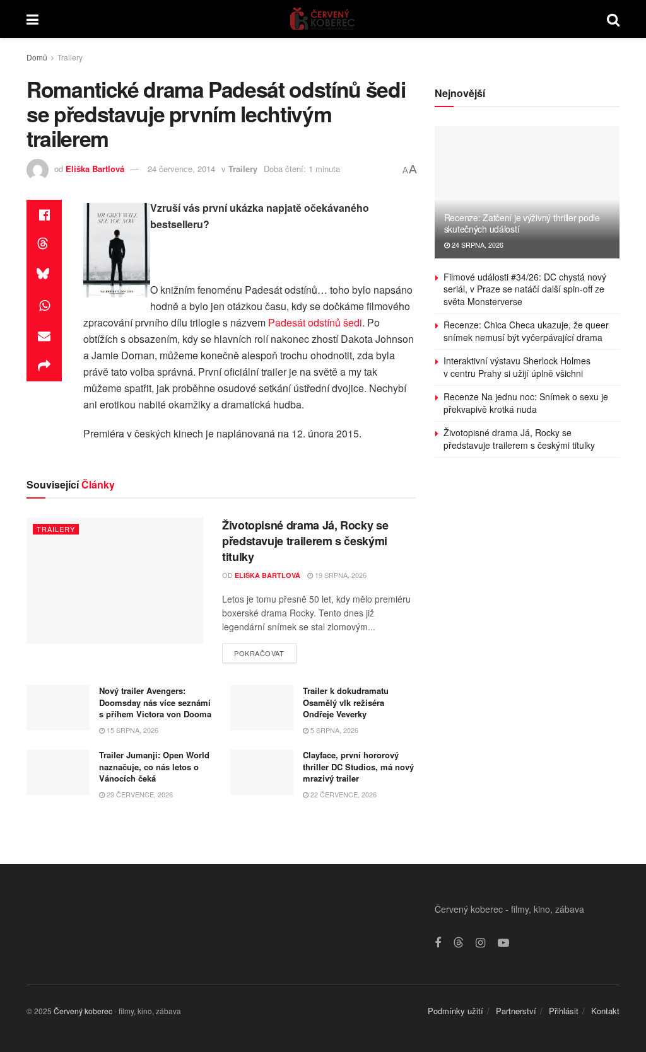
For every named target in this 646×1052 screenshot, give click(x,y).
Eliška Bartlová (95, 169)
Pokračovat (265, 651)
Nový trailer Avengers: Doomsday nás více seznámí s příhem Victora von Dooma (155, 702)
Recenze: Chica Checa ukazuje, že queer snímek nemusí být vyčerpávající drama (526, 331)
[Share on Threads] (44, 245)
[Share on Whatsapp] (44, 306)
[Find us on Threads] (459, 942)
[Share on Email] (44, 336)
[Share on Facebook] (44, 215)
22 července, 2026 (342, 794)
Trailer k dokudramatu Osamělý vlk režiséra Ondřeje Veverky (346, 702)
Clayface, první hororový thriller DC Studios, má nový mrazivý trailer (358, 766)
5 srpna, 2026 (333, 730)
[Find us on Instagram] (480, 943)
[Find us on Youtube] (503, 943)
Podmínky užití (455, 1011)
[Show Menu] (32, 19)
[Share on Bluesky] (44, 275)
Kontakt (605, 1011)
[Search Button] (613, 19)
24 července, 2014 (181, 169)
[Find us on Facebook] (438, 943)
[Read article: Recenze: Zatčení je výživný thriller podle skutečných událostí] (527, 192)
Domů (36, 57)
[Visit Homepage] (322, 19)
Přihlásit (563, 1011)
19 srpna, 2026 (340, 575)
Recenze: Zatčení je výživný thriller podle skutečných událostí (522, 223)
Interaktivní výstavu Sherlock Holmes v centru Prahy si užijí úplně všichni (516, 366)
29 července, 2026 (139, 794)
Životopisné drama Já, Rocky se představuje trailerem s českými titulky (305, 541)
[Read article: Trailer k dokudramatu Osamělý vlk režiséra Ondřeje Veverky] (261, 708)
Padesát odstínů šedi (315, 322)
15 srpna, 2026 (131, 730)
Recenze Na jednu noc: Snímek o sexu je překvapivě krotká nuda (525, 402)
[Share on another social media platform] (44, 366)
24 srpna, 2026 (476, 245)
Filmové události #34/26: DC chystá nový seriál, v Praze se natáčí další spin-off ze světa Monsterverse (524, 289)
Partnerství (516, 1011)
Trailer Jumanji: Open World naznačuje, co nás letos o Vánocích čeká (154, 766)
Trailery (70, 57)
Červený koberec (83, 1010)
